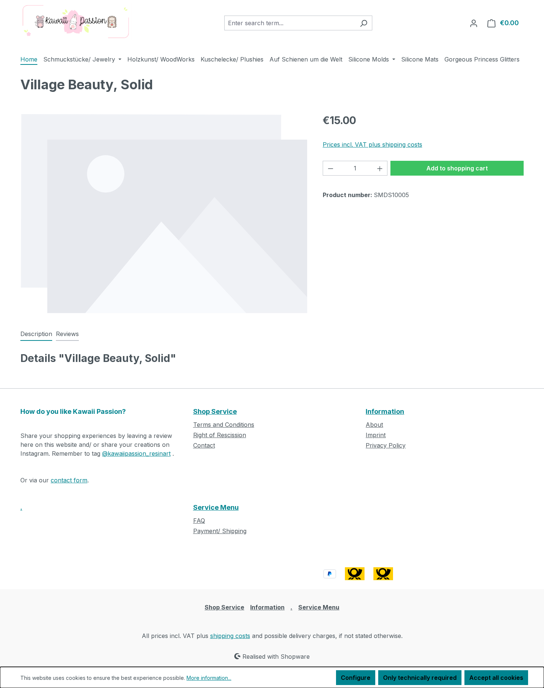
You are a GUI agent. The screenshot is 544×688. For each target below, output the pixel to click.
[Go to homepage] (75, 21)
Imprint (376, 435)
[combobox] (289, 23)
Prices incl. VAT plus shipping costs (372, 144)
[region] (164, 213)
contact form (69, 480)
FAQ (199, 520)
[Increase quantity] (380, 168)
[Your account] (474, 23)
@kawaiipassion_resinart (136, 453)
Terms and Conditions (223, 424)
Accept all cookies (496, 677)
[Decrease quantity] (330, 168)
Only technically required (420, 677)
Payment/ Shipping (219, 531)
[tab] (36, 334)
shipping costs (230, 635)
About (374, 424)
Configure (355, 677)
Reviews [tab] (67, 334)
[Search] (363, 23)
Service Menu (216, 507)
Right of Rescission (219, 435)
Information (385, 411)
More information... (209, 678)
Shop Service (215, 411)
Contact (204, 445)
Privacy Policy (386, 445)
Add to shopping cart (457, 168)
